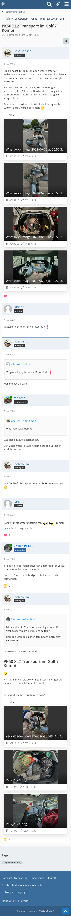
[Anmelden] (57, 4)
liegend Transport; (12, 862)
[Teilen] (66, 41)
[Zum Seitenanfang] (65, 911)
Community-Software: (35, 910)
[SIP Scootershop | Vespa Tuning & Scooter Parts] (35, 18)
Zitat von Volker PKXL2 (24, 619)
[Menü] (66, 4)
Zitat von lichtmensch (23, 420)
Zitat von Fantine (21, 364)
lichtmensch (13, 34)
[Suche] (49, 4)
